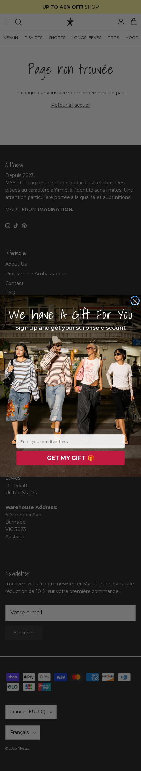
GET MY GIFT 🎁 (70, 457)
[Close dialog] (135, 300)
